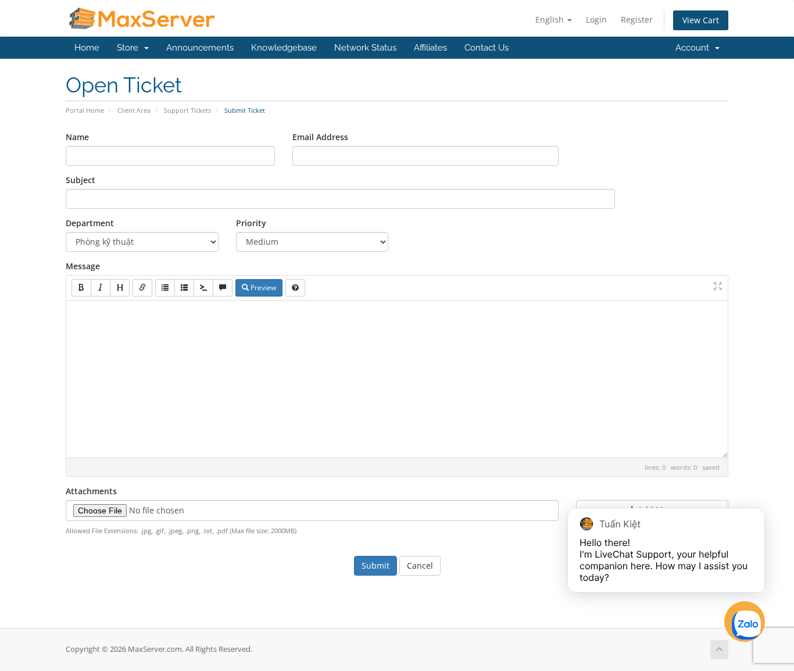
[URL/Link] (142, 288)
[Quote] (223, 288)
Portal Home (85, 110)
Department (90, 223)
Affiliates (430, 47)
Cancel (420, 565)
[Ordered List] (184, 288)
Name (77, 136)
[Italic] (100, 288)
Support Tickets (187, 110)
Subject (80, 179)
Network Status (365, 47)
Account (694, 47)
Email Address (320, 136)
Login (596, 19)
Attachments (91, 491)
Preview (262, 287)
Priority (251, 223)
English (550, 19)
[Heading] (120, 288)
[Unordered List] (165, 288)
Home (86, 47)
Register (637, 19)
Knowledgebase (284, 47)
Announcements (200, 47)
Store (130, 47)
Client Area (134, 110)
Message (83, 266)
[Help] (295, 288)
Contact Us (486, 47)
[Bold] (81, 288)
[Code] (203, 288)
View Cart (700, 20)
